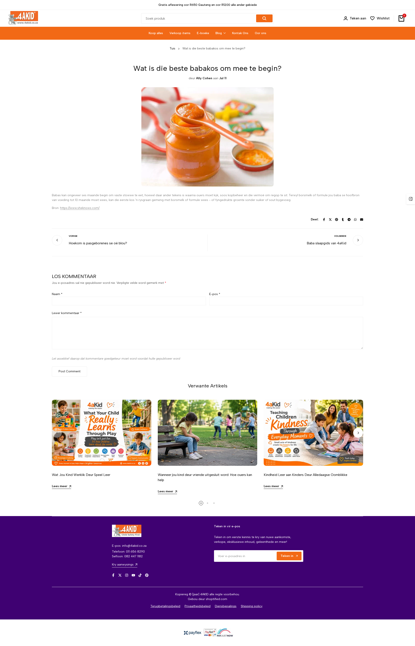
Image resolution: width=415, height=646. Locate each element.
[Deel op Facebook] (324, 219)
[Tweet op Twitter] (330, 219)
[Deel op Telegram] (349, 219)
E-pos (214, 294)
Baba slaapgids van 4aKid (326, 243)
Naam (57, 294)
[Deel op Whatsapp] (355, 219)
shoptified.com (216, 599)
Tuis (172, 48)
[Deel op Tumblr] (342, 219)
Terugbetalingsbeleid (165, 606)
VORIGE (73, 236)
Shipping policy (251, 606)
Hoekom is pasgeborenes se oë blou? (98, 243)
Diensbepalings (225, 606)
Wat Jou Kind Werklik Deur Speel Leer (81, 475)
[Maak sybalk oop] (410, 199)
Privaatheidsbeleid (198, 606)
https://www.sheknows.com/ (79, 208)
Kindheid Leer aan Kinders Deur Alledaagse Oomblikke (305, 475)
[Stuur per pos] (361, 219)
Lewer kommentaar (67, 313)
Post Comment (69, 371)
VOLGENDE (340, 236)
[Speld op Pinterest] (336, 219)
